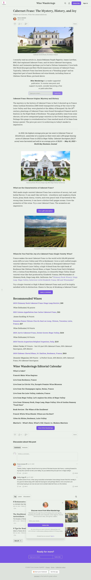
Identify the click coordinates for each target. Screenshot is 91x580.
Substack (36, 576)
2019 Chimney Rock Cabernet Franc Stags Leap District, (36, 303)
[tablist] (21, 447)
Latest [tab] (20, 496)
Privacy (48, 567)
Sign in (85, 3)
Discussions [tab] (26, 496)
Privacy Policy (58, 531)
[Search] (65, 3)
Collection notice (60, 567)
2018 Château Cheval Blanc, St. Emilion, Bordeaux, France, (37, 353)
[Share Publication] (69, 3)
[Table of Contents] (2, 290)
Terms (52, 567)
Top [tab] (15, 496)
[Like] (15, 24)
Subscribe (76, 3)
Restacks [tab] (24, 447)
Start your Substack (41, 572)
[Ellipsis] (77, 463)
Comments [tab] (17, 447)
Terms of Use (54, 529)
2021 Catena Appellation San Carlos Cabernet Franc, (35, 312)
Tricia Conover (21, 18)
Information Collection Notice (45, 531)
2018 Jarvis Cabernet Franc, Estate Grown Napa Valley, (36, 333)
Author (19, 466)
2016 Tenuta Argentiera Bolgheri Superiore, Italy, (33, 341)
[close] (62, 502)
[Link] (10, 298)
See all (17, 541)
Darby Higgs (21, 477)
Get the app (54, 572)
